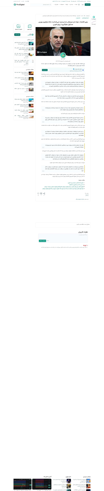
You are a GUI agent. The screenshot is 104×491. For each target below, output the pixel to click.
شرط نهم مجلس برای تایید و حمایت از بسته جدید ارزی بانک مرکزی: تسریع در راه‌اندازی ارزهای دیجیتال (62, 188)
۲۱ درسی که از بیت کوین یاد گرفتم (76, 185)
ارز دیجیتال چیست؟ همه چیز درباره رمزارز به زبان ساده (21, 73)
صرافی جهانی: (74, 1)
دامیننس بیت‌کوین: (83, 1)
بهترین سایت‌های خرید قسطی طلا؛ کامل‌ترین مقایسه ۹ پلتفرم (21, 48)
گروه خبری (63, 59)
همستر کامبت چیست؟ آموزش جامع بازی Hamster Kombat (21, 105)
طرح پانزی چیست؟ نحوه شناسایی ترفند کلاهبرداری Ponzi (21, 84)
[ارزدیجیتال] (19, 4)
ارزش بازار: (68, 1)
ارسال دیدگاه (42, 241)
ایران (87, 195)
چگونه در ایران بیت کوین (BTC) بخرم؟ (21, 89)
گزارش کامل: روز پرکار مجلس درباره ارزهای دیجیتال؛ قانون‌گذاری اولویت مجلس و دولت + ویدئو (64, 187)
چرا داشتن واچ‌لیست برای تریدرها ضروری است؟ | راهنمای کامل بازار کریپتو (21, 62)
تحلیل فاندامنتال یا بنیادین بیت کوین (75, 183)
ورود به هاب (17, 34)
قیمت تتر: (58, 1)
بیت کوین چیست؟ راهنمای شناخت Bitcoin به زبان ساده (21, 78)
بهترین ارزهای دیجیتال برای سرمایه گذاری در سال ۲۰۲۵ (21, 100)
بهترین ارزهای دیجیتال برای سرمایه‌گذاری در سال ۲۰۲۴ (21, 116)
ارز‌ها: (90, 1)
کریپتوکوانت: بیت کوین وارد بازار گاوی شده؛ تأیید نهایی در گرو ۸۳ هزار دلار (21, 55)
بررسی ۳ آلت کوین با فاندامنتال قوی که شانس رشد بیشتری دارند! (21, 43)
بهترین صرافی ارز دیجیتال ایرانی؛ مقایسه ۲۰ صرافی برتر (21, 110)
